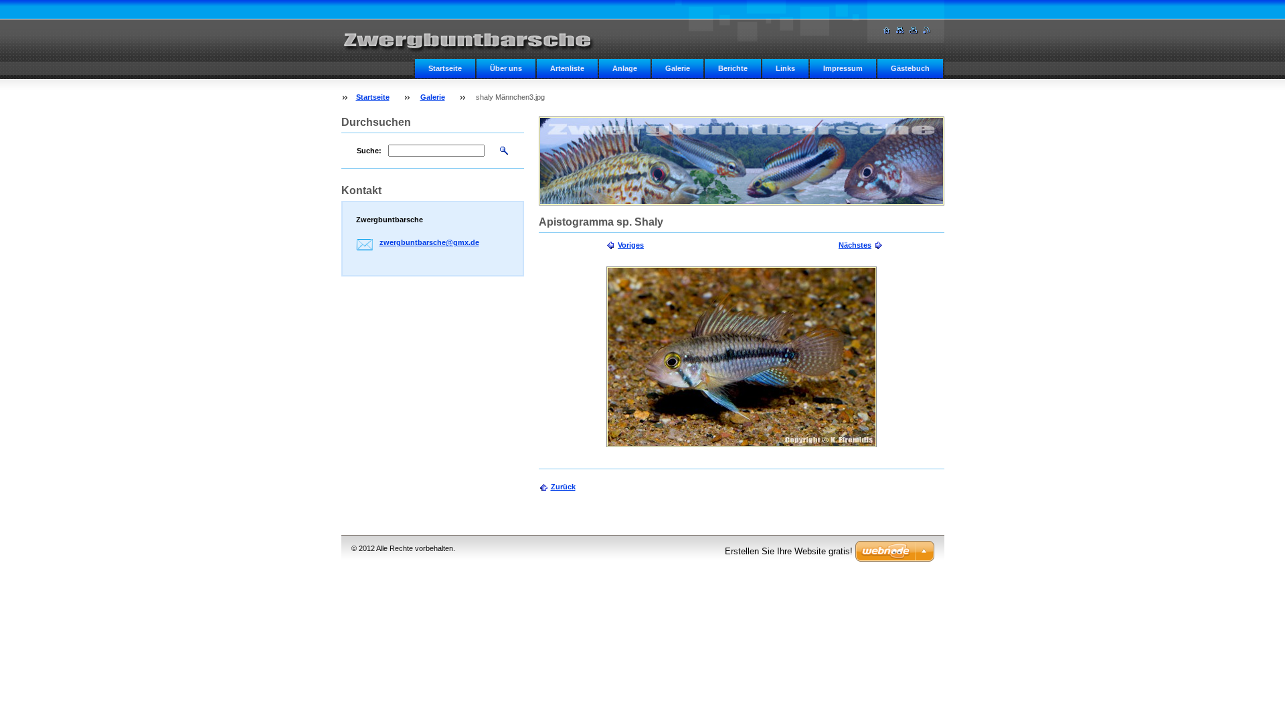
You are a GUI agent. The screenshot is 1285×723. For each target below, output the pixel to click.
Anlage (624, 68)
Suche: (369, 151)
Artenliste (567, 68)
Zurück (563, 487)
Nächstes (855, 245)
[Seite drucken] (914, 30)
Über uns (506, 68)
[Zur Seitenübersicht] (900, 30)
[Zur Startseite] (475, 37)
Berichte (733, 68)
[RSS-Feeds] (927, 30)
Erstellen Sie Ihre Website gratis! (789, 551)
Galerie (677, 68)
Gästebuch (910, 68)
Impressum (843, 68)
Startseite (445, 68)
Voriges (631, 245)
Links (785, 68)
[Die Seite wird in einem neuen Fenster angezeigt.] (741, 356)
